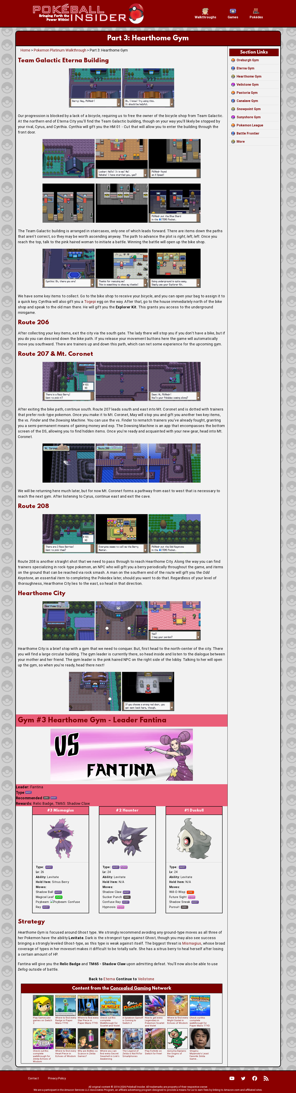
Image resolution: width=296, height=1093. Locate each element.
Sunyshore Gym (249, 117)
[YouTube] (232, 1078)
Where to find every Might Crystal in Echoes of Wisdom (177, 1020)
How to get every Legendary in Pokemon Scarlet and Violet (154, 1021)
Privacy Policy (57, 1078)
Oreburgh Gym (248, 60)
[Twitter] (243, 1078)
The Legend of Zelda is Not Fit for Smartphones (132, 1054)
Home (25, 50)
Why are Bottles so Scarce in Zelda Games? (88, 1054)
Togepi (90, 301)
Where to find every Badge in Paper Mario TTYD (65, 1020)
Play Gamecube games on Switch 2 (42, 1020)
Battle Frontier (248, 133)
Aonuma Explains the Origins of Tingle (176, 1054)
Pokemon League (250, 125)
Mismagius (191, 943)
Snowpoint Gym (249, 109)
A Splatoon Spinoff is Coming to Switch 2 (132, 1020)
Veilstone (146, 979)
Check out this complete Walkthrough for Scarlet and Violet (110, 1021)
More (241, 141)
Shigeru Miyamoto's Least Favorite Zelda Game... (199, 1055)
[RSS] (266, 1078)
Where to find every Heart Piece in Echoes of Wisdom (65, 1054)
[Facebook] (255, 1078)
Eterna (109, 979)
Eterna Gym (245, 68)
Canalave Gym (247, 101)
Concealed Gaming (130, 988)
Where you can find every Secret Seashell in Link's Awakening (109, 1055)
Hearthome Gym (249, 76)
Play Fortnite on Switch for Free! (153, 1052)
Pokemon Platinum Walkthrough (60, 50)
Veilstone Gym (248, 85)
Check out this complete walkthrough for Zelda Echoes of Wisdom (42, 1056)
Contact (33, 1078)
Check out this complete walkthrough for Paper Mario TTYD (200, 1021)
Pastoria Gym (247, 93)
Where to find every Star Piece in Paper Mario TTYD (88, 1020)
